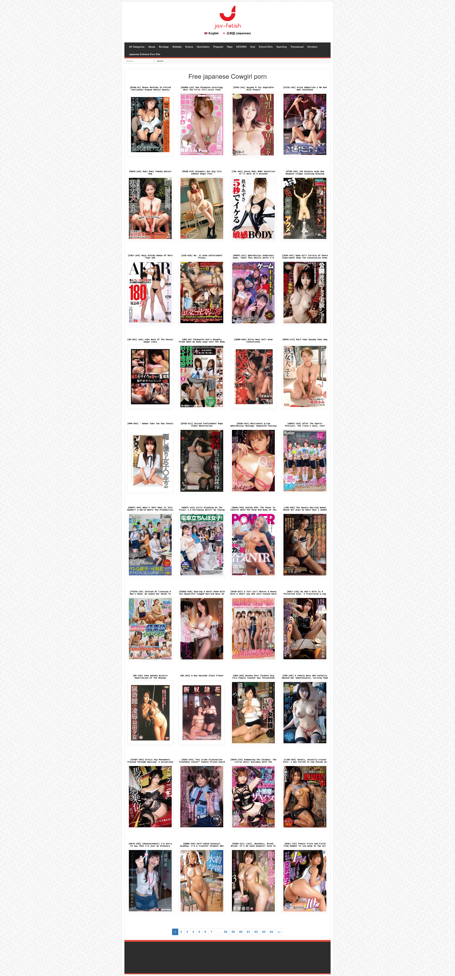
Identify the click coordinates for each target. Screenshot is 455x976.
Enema (189, 46)
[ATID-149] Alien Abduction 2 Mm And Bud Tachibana (305, 88)
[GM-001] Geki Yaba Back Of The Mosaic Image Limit (150, 340)
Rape (229, 46)
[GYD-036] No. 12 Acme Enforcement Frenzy (201, 256)
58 (225, 932)
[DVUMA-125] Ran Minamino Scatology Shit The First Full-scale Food (202, 88)
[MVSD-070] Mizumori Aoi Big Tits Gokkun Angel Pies (202, 172)
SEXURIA (241, 46)
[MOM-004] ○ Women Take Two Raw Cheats (150, 423)
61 (248, 932)
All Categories (136, 46)
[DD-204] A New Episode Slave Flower (202, 676)
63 (263, 932)
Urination (312, 46)
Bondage (164, 46)
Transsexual (297, 46)
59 (233, 932)
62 (256, 932)
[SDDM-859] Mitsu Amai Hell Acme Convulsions (253, 340)
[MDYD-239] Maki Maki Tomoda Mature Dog (150, 172)
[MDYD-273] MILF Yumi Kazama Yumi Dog (304, 339)
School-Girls (266, 46)
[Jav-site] (227, 17)
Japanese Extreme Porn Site (144, 54)
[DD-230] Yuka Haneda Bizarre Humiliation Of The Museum (150, 677)
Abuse (151, 46)
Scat (252, 46)
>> (279, 932)
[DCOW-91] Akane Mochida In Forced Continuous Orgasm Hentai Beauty (150, 88)
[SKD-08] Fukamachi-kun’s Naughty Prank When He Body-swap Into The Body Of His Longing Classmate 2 (202, 342)
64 (271, 932)
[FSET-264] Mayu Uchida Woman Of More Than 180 (150, 256)
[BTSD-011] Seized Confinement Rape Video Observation (202, 424)
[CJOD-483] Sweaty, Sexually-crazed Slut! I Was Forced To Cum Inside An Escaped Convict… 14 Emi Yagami (305, 762)
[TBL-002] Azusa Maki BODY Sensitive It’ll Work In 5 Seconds (253, 172)
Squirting (281, 46)
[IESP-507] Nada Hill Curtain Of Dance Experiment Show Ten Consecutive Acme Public (305, 257)
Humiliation (203, 46)
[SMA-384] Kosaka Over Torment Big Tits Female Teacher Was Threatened (253, 677)
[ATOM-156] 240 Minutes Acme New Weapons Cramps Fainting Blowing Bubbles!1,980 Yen (305, 173)
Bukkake (177, 46)
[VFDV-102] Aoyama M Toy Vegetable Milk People (253, 88)
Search (160, 60)
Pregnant (218, 46)
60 (240, 932)
